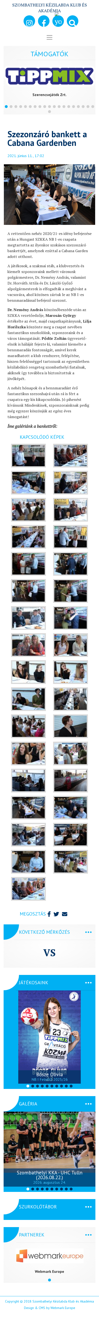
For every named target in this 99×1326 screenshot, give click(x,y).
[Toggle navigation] (49, 37)
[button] (72, 21)
